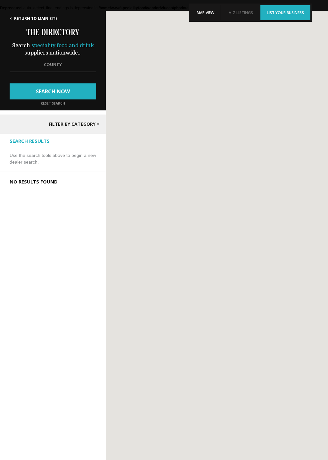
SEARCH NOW (53, 91)
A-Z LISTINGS (241, 12)
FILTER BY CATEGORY (73, 124)
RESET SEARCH (53, 103)
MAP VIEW (205, 12)
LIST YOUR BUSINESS (285, 12)
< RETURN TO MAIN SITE (34, 18)
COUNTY (53, 64)
